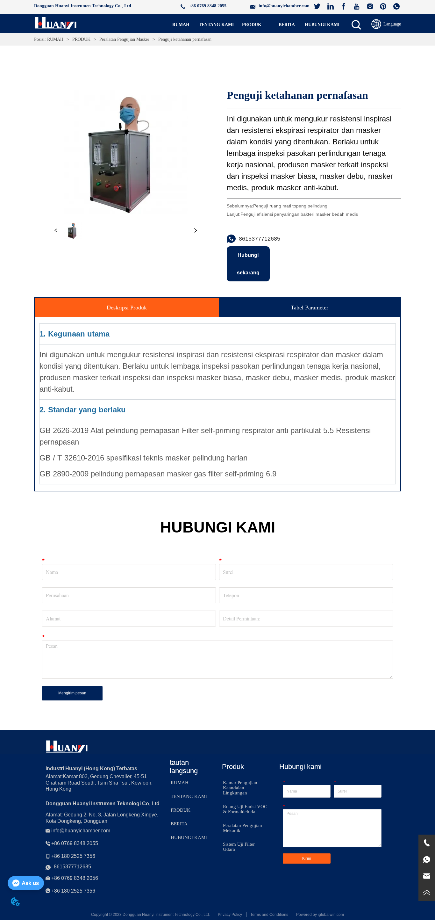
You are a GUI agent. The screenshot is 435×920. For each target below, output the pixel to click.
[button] (252, 25)
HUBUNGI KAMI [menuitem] (322, 24)
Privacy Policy (230, 914)
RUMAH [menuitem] (180, 24)
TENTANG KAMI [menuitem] (216, 24)
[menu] (251, 25)
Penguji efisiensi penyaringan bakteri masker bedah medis (299, 214)
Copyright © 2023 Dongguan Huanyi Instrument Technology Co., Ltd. (150, 914)
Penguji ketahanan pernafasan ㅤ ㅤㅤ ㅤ (186, 39)
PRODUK (81, 39)
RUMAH (55, 39)
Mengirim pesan (72, 693)
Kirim (306, 858)
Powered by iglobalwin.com (320, 914)
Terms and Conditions (269, 914)
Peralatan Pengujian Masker (124, 39)
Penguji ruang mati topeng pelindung (290, 205)
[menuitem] (251, 25)
